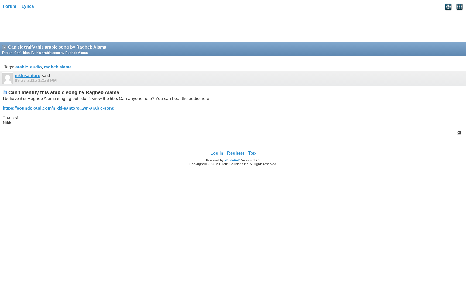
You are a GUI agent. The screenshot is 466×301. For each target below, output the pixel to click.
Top (252, 153)
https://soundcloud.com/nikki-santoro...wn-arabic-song (59, 108)
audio (36, 67)
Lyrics (28, 6)
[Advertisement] (43, 27)
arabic (21, 67)
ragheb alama (58, 67)
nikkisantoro (27, 75)
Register (235, 153)
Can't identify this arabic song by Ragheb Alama (51, 53)
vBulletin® (232, 160)
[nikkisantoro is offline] (8, 78)
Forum (9, 6)
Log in (216, 153)
